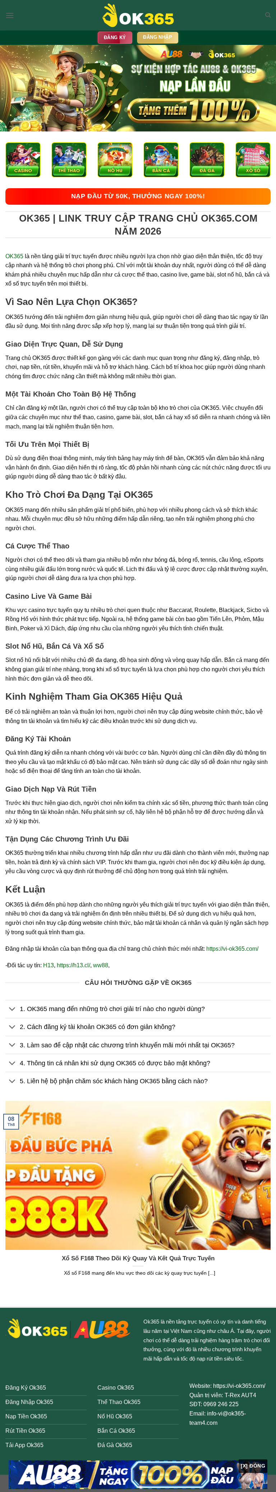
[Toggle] (12, 1010)
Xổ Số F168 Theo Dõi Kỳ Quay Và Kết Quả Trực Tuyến (138, 1258)
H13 (48, 965)
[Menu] (9, 15)
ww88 (100, 965)
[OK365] (138, 15)
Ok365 (151, 1322)
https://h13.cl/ (73, 965)
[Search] (268, 15)
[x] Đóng (253, 1466)
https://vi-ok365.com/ (232, 949)
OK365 (14, 256)
